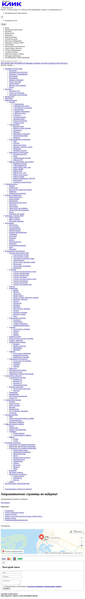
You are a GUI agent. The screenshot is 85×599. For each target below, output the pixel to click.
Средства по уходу (15, 372)
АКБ (15, 141)
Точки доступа (14, 403)
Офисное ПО (18, 160)
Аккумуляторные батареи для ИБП (21, 418)
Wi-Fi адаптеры (14, 405)
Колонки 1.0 (17, 379)
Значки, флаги (18, 296)
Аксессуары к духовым (21, 329)
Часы (15, 316)
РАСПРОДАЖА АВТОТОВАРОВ (17, 483)
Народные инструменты (17, 370)
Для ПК (12, 102)
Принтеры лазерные (16, 221)
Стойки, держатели (16, 340)
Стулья (15, 439)
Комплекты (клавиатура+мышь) (20, 190)
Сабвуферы (13, 234)
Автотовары (9, 223)
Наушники (13, 70)
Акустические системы (17, 377)
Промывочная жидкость (21, 457)
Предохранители (15, 242)
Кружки (16, 301)
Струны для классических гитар (24, 279)
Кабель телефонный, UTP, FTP (24, 178)
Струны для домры (20, 277)
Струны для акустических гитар (24, 271)
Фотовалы (17, 465)
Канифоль (16, 363)
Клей (11, 247)
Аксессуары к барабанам (22, 353)
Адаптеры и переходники (22, 182)
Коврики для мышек (16, 80)
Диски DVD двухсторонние (19, 210)
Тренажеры (17, 268)
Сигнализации (14, 227)
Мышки (12, 186)
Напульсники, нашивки (21, 309)
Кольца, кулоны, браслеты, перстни (25, 297)
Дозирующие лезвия (20, 450)
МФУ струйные (14, 219)
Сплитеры (12, 413)
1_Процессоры (18, 104)
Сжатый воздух (18, 476)
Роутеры (12, 402)
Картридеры (13, 201)
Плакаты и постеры (20, 312)
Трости (15, 333)
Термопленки (18, 461)
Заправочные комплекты (22, 452)
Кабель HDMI (18, 169)
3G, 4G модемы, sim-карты (18, 411)
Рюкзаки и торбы (19, 314)
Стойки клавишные (20, 323)
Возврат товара (10, 518)
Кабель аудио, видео (20, 175)
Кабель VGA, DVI (19, 173)
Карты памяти (14, 199)
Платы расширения (20, 121)
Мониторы (9, 98)
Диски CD (12, 204)
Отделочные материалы (17, 245)
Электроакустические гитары (23, 258)
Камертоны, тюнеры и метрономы (21, 374)
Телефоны (12, 431)
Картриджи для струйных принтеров (22, 446)
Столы (15, 441)
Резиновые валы (19, 459)
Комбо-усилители (19, 346)
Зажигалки (17, 294)
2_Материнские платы (21, 106)
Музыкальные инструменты (15, 251)
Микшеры (16, 350)
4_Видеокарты (18, 109)
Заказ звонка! (16, 13)
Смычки (16, 366)
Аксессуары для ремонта (22, 266)
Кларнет (16, 331)
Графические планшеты (17, 193)
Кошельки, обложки (20, 299)
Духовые (12, 327)
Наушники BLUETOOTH (18, 72)
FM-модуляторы (15, 230)
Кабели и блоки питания (22, 128)
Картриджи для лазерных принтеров (22, 444)
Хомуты (16, 480)
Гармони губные (15, 336)
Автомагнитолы (15, 229)
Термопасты (17, 478)
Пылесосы (12, 243)
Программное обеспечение (18, 152)
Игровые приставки (16, 387)
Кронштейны (14, 394)
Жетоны (16, 292)
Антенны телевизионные (18, 396)
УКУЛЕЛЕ (64, 63)
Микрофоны (13, 78)
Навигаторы (13, 225)
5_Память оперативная (21, 111)
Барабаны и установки (21, 357)
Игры (15, 156)
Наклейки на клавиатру (21, 134)
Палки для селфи (15, 82)
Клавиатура (17, 130)
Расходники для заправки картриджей (22, 448)
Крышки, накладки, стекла (22, 147)
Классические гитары (21, 255)
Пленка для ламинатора (17, 430)
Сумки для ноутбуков (16, 93)
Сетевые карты (18, 123)
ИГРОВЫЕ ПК (19, 63)
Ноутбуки (8, 89)
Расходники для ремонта (18, 474)
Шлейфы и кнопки (20, 150)
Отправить (6, 588)
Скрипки (16, 364)
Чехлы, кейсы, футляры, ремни (24, 262)
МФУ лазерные (14, 217)
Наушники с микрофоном (18, 74)
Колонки (16, 344)
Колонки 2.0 (17, 381)
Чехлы (11, 87)
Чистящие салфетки (16, 472)
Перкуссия (13, 368)
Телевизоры (13, 392)
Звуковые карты (19, 119)
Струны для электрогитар (22, 284)
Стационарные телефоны (22, 435)
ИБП (11, 416)
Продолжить (5, 502)
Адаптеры (16, 320)
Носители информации (13, 195)
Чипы (15, 469)
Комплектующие (11, 100)
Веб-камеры (13, 76)
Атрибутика (13, 288)
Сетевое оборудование (13, 400)
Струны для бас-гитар (21, 275)
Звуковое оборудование (17, 342)
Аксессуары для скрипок (22, 361)
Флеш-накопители (15, 197)
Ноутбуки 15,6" (14, 91)
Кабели (11, 240)
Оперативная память (20, 136)
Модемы (12, 407)
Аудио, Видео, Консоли (13, 376)
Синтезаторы (18, 322)
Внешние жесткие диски (18, 203)
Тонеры (16, 463)
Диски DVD (13, 206)
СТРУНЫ (12, 270)
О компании (9, 511)
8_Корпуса (17, 115)
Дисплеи (16, 143)
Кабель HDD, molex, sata (22, 167)
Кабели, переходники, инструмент (21, 162)
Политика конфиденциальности (16, 520)
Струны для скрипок (20, 281)
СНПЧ (11, 482)
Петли (15, 456)
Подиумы (12, 238)
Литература (17, 303)
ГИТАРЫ (44, 63)
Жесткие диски (18, 126)
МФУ (12, 63)
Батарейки (12, 470)
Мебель (11, 437)
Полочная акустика (20, 385)
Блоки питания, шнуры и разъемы (21, 338)
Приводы (16, 137)
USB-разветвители (20, 165)
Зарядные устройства (16, 422)
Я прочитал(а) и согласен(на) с (33, 586)
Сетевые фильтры (15, 420)
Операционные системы (22, 158)
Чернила (16, 467)
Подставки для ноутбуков (18, 95)
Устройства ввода (11, 184)
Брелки (15, 290)
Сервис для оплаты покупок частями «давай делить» (23, 516)
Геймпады (12, 191)
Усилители (13, 236)
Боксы (11, 212)
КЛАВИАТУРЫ (54, 63)
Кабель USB (17, 171)
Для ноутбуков (14, 124)
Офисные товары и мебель (14, 424)
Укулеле (12, 286)
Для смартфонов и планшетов (19, 139)
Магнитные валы (19, 454)
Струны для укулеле (20, 283)
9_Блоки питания (19, 117)
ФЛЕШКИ (36, 63)
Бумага (11, 426)
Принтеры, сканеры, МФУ (14, 216)
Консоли (16, 390)
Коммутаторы (14, 409)
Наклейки (12, 249)
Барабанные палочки (20, 355)
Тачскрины (17, 149)
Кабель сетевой (18, 176)
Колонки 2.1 (17, 383)
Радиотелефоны (18, 433)
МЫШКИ (29, 63)
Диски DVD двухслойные (18, 208)
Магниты (16, 305)
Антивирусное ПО (20, 154)
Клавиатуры (13, 188)
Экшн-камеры (14, 83)
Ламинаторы (13, 428)
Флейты (16, 335)
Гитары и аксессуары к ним (19, 253)
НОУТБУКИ (5, 63)
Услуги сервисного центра (14, 512)
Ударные (12, 351)
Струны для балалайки (21, 273)
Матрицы (16, 132)
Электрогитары (18, 260)
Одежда (16, 310)
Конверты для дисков (16, 214)
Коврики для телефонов (17, 85)
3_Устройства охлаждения (22, 108)
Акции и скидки (11, 514)
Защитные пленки (19, 145)
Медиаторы (17, 264)
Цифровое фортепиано (21, 325)
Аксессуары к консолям (21, 389)
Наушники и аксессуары (13, 69)
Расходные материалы (13, 443)
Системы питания (11, 415)
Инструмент (17, 180)
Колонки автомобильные (18, 232)
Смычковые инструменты (18, 359)
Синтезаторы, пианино (17, 318)
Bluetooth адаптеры (20, 163)
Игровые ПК (9, 96)
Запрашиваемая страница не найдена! (18, 489)
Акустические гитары (21, 256)
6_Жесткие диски (19, 113)
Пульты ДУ (13, 398)
